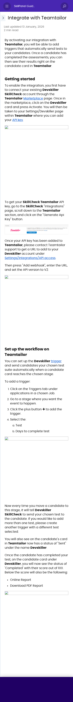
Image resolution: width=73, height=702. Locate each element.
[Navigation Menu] (7, 6)
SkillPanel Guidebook (26, 6)
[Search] (64, 6)
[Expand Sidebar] (2, 344)
